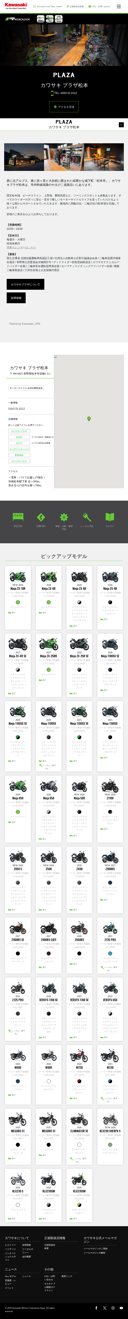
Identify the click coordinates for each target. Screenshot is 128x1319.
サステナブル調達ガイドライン (49, 1287)
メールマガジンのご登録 (96, 1248)
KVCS (19, 443)
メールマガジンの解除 (94, 1253)
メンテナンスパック (19, 449)
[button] (89, 419)
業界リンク (67, 1276)
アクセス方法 (66, 107)
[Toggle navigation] (119, 6)
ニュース (26, 1276)
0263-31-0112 (16, 408)
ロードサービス (19, 461)
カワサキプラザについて (25, 284)
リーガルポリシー (27, 1251)
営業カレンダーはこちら (21, 247)
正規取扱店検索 (49, 1247)
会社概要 (26, 1256)
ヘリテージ (10, 1249)
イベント (9, 1288)
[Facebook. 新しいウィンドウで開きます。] (96, 1308)
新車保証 (19, 455)
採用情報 (16, 298)
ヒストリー (10, 1245)
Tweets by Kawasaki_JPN (24, 323)
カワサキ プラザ (19, 431)
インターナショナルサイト (10, 1256)
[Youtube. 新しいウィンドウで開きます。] (121, 1308)
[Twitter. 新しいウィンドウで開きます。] (104, 1308)
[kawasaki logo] (16, 6)
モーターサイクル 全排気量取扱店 (26, 388)
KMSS (19, 437)
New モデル (10, 1276)
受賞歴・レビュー (10, 1282)
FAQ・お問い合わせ (49, 1278)
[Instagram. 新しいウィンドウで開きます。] (113, 1308)
